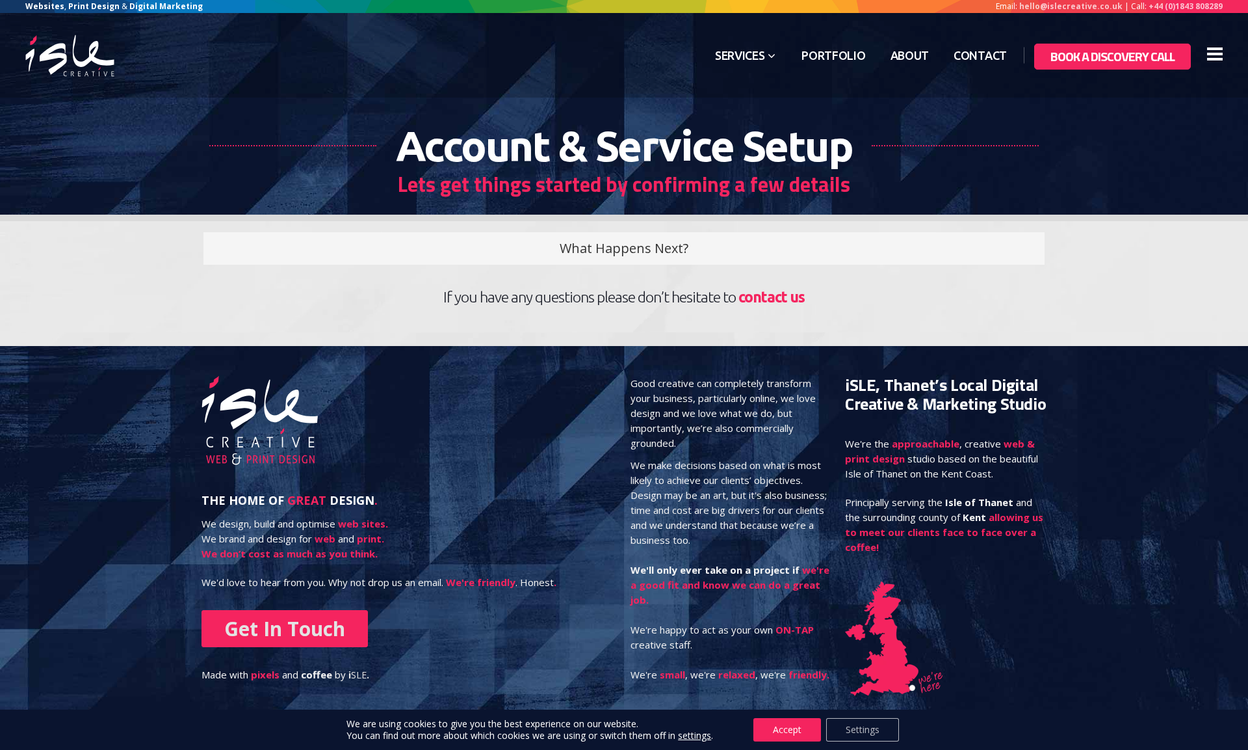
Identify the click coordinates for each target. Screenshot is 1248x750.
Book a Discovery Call (1112, 56)
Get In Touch (284, 628)
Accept (787, 729)
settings (694, 736)
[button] (624, 248)
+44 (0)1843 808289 (1186, 6)
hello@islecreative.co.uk (1071, 6)
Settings (862, 729)
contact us (771, 297)
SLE (358, 675)
